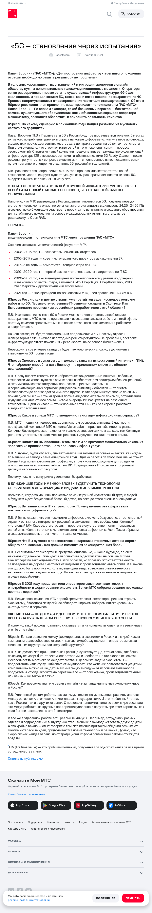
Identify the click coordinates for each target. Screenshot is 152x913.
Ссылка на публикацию (25, 758)
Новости (69, 822)
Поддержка (35, 822)
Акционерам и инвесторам (48, 829)
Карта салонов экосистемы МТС (111, 822)
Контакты (53, 822)
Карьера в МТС (17, 829)
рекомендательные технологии (29, 900)
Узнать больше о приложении (26, 794)
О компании (15, 822)
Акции (83, 822)
